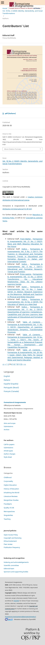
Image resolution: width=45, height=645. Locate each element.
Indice (25, 249)
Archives (37, 8)
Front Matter (26, 239)
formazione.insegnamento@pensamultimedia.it (20, 617)
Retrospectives (9, 511)
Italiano (7, 380)
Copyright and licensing (12, 538)
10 (21, 364)
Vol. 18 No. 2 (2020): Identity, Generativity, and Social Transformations (22, 12)
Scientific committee (11, 565)
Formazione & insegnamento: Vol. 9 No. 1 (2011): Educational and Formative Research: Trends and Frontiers (25, 268)
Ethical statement (10, 541)
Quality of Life (9, 508)
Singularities (8, 515)
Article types (8, 451)
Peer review (8, 544)
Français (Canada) (11, 391)
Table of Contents (32, 322)
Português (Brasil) (11, 387)
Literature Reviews (11, 496)
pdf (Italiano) (10, 113)
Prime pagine (26, 274)
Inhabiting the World (11, 492)
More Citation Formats (12, 149)
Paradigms (8, 504)
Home (4, 8)
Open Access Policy (11, 535)
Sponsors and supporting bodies (16, 572)
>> (25, 364)
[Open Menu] (2, 2)
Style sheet (8, 457)
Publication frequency (12, 547)
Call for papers (9, 444)
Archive (6, 429)
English (7, 376)
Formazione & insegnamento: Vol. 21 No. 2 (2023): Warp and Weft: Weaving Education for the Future (25, 243)
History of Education (11, 489)
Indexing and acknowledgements (16, 562)
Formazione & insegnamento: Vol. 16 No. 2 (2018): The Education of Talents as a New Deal (25, 302)
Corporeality (8, 481)
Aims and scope (9, 423)
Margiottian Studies (11, 500)
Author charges (9, 454)
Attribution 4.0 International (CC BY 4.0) (17, 209)
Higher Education (10, 485)
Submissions (8, 426)
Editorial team (9, 568)
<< (3, 364)
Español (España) (11, 384)
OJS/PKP (16, 601)
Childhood (8, 477)
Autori (25, 287)
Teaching (7, 519)
